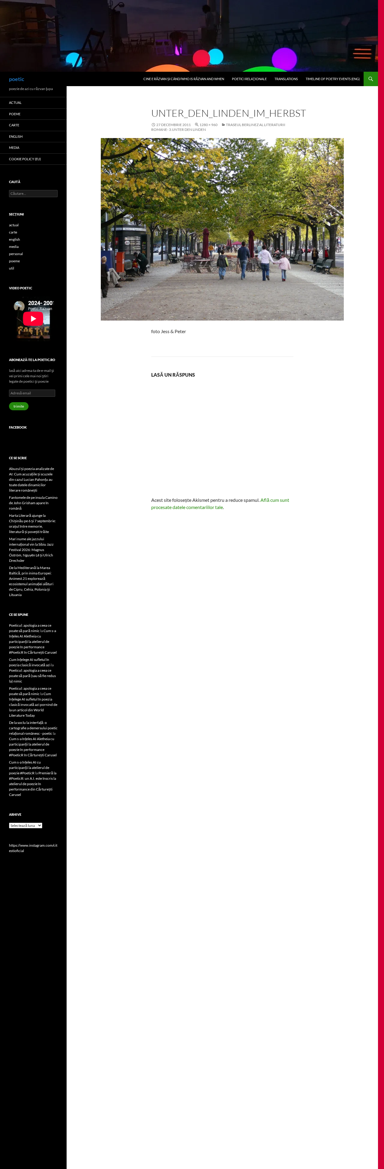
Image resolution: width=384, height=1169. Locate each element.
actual (15, 102)
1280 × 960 (209, 124)
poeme (14, 114)
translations (286, 79)
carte (14, 125)
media (14, 147)
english (15, 136)
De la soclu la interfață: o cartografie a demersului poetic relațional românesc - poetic (33, 728)
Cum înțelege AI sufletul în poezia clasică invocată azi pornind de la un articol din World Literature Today (33, 704)
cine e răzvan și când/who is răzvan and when (183, 79)
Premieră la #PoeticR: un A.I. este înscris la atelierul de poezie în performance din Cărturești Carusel (32, 784)
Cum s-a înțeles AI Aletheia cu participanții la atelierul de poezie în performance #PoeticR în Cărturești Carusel (33, 641)
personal (16, 254)
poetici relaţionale (249, 79)
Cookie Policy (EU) (25, 159)
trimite (19, 406)
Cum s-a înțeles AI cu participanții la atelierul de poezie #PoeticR (29, 767)
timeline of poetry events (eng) (333, 79)
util (11, 268)
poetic (16, 79)
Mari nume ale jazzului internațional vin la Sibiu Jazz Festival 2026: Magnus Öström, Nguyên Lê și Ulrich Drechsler (31, 550)
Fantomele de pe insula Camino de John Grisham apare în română (33, 503)
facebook (18, 427)
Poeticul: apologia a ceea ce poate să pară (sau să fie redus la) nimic (32, 675)
